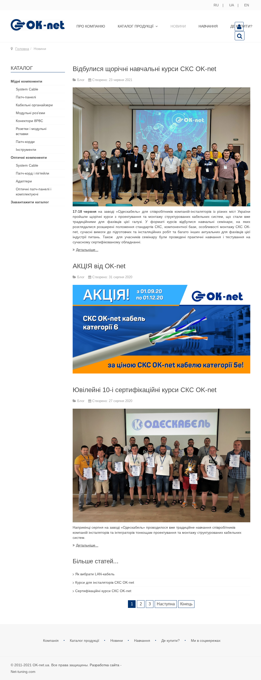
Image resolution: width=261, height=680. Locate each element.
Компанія (51, 640)
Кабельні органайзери (34, 105)
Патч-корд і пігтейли (32, 173)
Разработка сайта (104, 665)
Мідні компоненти (26, 81)
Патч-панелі (26, 97)
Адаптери (24, 181)
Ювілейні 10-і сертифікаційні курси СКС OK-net (144, 390)
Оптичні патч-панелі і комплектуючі (33, 191)
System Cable (27, 89)
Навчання (208, 26)
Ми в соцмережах (205, 640)
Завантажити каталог (30, 202)
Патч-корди (25, 142)
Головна (22, 49)
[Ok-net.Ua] (38, 25)
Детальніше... (87, 250)
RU (217, 5)
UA (232, 5)
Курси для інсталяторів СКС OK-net (104, 582)
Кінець (186, 604)
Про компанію (90, 26)
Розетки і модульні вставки (31, 131)
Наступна (166, 604)
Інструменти (26, 150)
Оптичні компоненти (29, 157)
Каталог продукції (136, 26)
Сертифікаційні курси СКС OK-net (103, 591)
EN (246, 5)
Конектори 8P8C (29, 121)
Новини (178, 26)
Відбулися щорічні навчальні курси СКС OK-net (144, 69)
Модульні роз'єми (30, 113)
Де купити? (171, 640)
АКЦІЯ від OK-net (99, 266)
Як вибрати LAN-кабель (94, 574)
